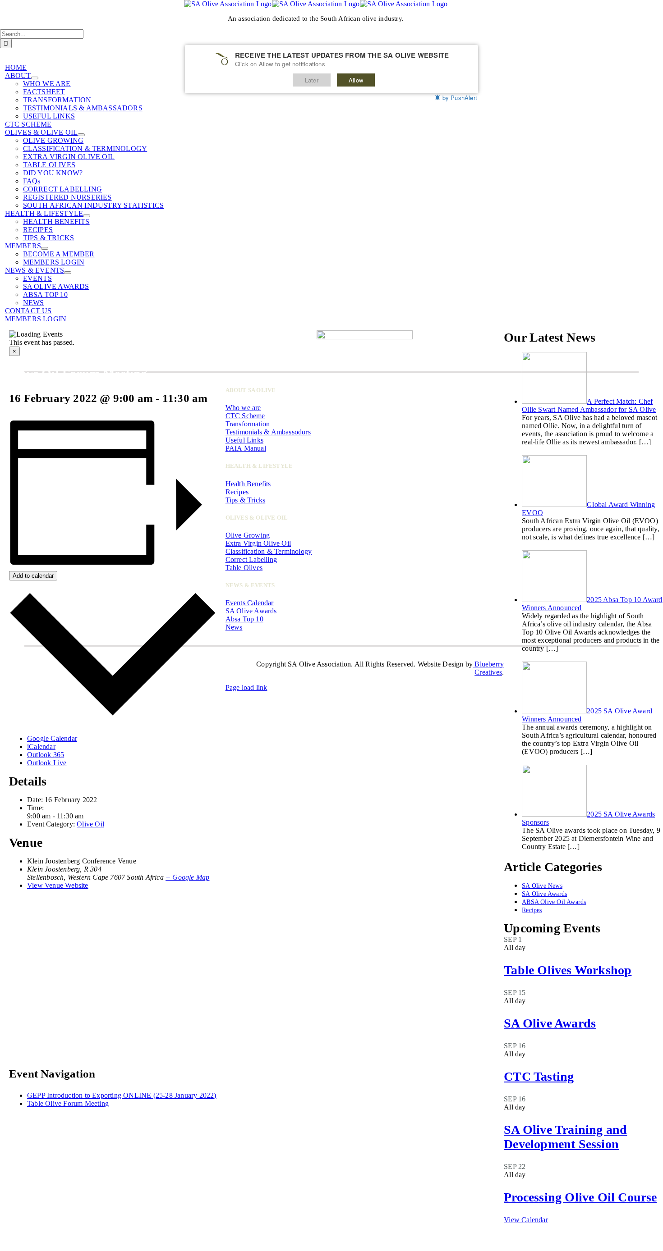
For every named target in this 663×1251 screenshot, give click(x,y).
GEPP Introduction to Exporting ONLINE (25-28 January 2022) (121, 1095)
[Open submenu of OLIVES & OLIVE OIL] (81, 134)
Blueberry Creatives (488, 668)
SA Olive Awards (550, 1023)
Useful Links (244, 440)
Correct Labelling (251, 559)
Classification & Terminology (269, 551)
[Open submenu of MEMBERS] (44, 248)
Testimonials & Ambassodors (268, 432)
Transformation (248, 424)
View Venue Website (57, 885)
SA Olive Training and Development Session (565, 1137)
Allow (356, 80)
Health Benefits (248, 484)
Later (311, 80)
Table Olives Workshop (567, 970)
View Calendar (526, 1220)
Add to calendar (33, 575)
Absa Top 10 (244, 619)
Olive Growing (248, 535)
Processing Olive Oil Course (580, 1197)
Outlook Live (46, 763)
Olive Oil (90, 824)
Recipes (237, 492)
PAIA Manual (246, 448)
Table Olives (244, 567)
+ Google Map (187, 877)
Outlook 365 (45, 754)
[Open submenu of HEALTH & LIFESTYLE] (86, 216)
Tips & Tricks (246, 500)
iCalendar (41, 746)
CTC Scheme (245, 416)
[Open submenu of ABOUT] (34, 78)
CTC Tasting (539, 1076)
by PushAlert (459, 97)
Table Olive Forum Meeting (68, 1103)
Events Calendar (250, 603)
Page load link (246, 687)
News (234, 627)
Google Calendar (52, 738)
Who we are (243, 407)
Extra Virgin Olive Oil (258, 543)
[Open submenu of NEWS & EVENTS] (67, 272)
